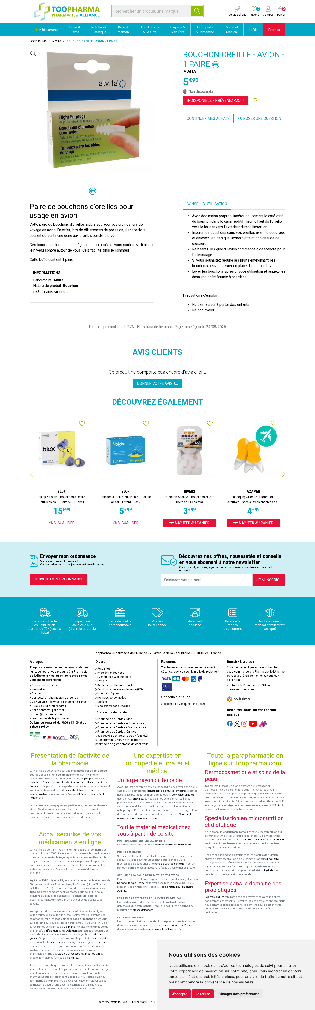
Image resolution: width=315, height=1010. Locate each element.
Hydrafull (269, 870)
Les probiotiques (214, 897)
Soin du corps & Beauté (149, 29)
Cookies (102, 701)
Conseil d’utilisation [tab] (207, 204)
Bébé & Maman (123, 29)
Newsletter (38, 689)
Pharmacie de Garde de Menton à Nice (121, 727)
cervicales (178, 794)
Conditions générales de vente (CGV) (121, 689)
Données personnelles (111, 697)
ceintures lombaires (175, 790)
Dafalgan (71, 930)
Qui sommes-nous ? (44, 685)
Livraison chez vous (241, 689)
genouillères (154, 790)
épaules (189, 794)
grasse (34, 938)
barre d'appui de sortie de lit (170, 863)
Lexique (102, 681)
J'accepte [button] (179, 994)
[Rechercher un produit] (197, 11)
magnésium (92, 953)
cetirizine (55, 942)
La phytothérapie (252, 839)
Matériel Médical (232, 29)
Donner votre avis (155, 383)
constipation (102, 938)
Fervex (101, 942)
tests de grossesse (69, 953)
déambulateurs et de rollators (173, 844)
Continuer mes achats (208, 118)
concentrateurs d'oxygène (180, 925)
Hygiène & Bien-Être (177, 29)
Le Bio (253, 30)
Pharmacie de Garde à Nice (114, 719)
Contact (36, 693)
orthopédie (59, 782)
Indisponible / (215, 100)
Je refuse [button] (203, 994)
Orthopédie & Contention (205, 29)
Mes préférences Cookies (113, 706)
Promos (274, 30)
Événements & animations (114, 677)
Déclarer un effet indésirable (115, 685)
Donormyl (88, 946)
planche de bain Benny (130, 882)
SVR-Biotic (275, 805)
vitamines (72, 957)
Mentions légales (108, 693)
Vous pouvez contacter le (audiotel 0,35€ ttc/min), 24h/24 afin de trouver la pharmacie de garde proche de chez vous (122, 740)
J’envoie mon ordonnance (58, 579)
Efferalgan (52, 930)
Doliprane (69, 926)
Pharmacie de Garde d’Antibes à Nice (120, 723)
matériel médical (40, 782)
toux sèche (94, 934)
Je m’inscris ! (269, 580)
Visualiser (63, 523)
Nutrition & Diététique (99, 29)
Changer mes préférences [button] (238, 994)
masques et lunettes (159, 929)
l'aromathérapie (275, 839)
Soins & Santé (74, 29)
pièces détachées (71, 790)
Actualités (103, 668)
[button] (283, 474)
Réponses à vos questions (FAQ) (183, 704)
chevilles (138, 798)
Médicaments (48, 30)
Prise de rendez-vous (110, 672)
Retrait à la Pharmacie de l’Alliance (250, 685)
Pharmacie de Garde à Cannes (116, 731)
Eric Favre (273, 858)
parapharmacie (93, 778)
